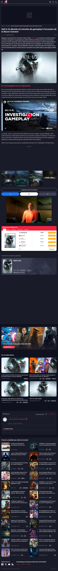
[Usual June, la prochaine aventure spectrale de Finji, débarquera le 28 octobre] (34, 552)
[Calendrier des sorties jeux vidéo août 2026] (29, 338)
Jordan (2, 34)
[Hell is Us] (7, 266)
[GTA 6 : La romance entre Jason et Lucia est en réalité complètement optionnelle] (34, 542)
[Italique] (11, 423)
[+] (21, 423)
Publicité (23, 564)
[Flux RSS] (13, 564)
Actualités (8, 25)
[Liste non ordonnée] (19, 423)
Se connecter (52, 414)
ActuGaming (5, 1)
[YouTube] (9, 564)
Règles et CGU (54, 568)
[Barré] (15, 423)
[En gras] (9, 423)
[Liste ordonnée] (17, 423)
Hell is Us (17, 261)
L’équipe (28, 564)
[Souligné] (13, 423)
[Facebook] (2, 564)
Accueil (4, 25)
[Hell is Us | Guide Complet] (43, 388)
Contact (18, 564)
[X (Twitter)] (6, 564)
